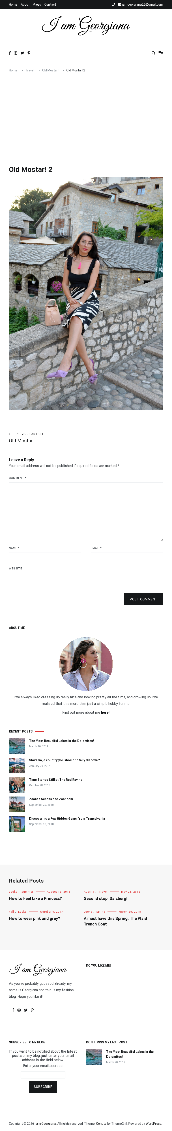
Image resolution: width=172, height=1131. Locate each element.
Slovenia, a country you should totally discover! (64, 760)
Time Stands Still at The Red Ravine (55, 779)
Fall (11, 911)
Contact (50, 4)
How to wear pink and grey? (34, 918)
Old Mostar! (26, 437)
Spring (100, 911)
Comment (17, 478)
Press (37, 4)
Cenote (101, 1123)
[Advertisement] (86, 112)
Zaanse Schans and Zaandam (51, 799)
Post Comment (143, 599)
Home (13, 4)
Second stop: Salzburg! (105, 898)
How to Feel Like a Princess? (35, 898)
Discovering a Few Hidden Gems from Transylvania (67, 818)
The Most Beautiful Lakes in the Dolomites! (61, 741)
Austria (89, 891)
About (25, 4)
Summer (27, 891)
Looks (13, 891)
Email (96, 548)
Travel (103, 891)
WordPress (153, 1123)
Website (15, 568)
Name (14, 548)
